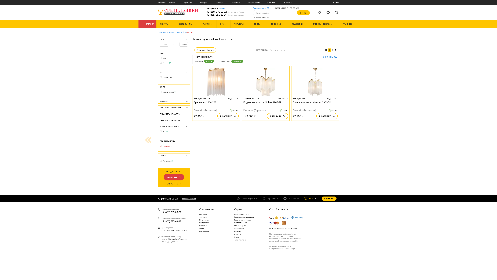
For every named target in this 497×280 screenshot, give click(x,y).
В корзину (226, 116)
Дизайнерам (254, 2)
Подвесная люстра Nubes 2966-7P (262, 102)
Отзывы (219, 2)
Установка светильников (244, 217)
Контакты (287, 2)
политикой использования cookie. (284, 241)
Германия (168, 161)
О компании (206, 209)
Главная (162, 32)
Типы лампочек (240, 240)
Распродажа (204, 223)
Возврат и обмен (241, 223)
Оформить (329, 199)
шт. (311, 198)
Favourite (181, 32)
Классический (169, 92)
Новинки (203, 225)
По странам (204, 220)
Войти (336, 2)
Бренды (271, 2)
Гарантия (187, 2)
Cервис (238, 209)
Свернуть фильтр (205, 50)
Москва (222, 8)
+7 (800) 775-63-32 (225, 11)
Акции (201, 228)
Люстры (167, 63)
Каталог (150, 24)
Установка (235, 2)
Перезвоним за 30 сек (262, 8)
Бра (165, 58)
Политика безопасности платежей (283, 228)
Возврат (203, 2)
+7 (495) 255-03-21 (225, 14)
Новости (237, 234)
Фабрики (203, 217)
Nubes (208, 61)
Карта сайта (204, 231)
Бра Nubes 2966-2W (205, 102)
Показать (172, 177)
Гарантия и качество (242, 220)
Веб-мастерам (240, 225)
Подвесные (168, 77)
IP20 (165, 132)
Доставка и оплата (166, 2)
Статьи (237, 237)
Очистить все (330, 57)
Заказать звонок (189, 198)
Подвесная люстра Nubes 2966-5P (312, 102)
